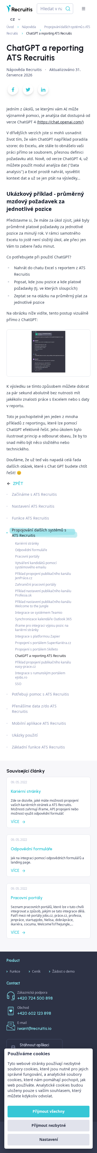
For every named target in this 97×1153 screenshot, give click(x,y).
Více (15, 822)
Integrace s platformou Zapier (37, 636)
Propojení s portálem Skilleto (36, 649)
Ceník (36, 971)
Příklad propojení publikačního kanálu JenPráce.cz (43, 575)
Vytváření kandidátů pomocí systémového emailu (36, 565)
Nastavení (48, 1139)
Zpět (18, 483)
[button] (83, 8)
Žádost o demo (63, 971)
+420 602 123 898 (34, 1013)
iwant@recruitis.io (34, 1028)
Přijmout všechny (49, 1111)
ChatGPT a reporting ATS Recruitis (40, 655)
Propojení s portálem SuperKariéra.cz (43, 642)
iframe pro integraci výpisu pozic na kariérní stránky (41, 627)
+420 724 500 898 (35, 998)
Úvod (10, 27)
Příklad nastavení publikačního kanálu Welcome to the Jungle (43, 603)
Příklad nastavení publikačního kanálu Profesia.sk (43, 593)
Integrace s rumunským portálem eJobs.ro (40, 675)
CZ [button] (12, 19)
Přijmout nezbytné (49, 1125)
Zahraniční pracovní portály (35, 584)
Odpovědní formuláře (31, 550)
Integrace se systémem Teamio (38, 612)
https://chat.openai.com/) (61, 121)
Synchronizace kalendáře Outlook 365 (43, 619)
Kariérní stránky (27, 543)
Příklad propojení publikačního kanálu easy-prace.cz (43, 664)
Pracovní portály (27, 556)
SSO (18, 684)
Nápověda (29, 27)
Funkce (15, 971)
